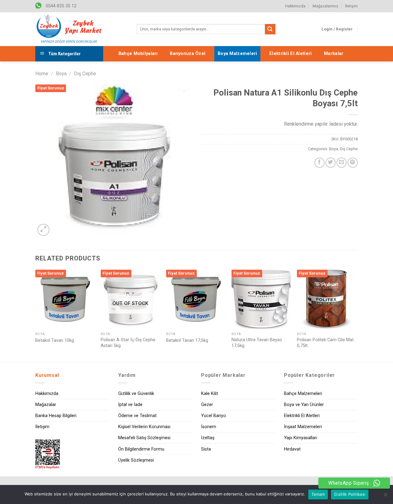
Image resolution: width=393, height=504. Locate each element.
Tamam (318, 494)
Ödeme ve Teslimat (137, 415)
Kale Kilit (209, 393)
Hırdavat (292, 449)
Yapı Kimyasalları (300, 437)
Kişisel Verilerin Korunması (144, 426)
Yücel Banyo (213, 415)
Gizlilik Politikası (349, 494)
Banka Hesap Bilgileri (55, 415)
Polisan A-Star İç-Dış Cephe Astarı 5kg (128, 342)
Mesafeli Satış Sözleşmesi (144, 437)
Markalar (333, 53)
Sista (206, 449)
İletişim (351, 6)
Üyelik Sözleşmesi (136, 460)
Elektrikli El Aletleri (290, 53)
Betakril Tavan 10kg (54, 340)
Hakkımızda (295, 6)
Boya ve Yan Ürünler (304, 404)
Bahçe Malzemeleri (303, 393)
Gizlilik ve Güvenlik (136, 393)
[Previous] (35, 315)
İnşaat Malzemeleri (303, 426)
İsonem (208, 426)
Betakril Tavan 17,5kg (187, 340)
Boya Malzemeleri (237, 53)
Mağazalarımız (325, 6)
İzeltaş (207, 437)
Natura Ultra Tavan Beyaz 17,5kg (257, 342)
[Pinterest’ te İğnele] (353, 163)
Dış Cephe (85, 73)
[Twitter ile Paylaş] (330, 163)
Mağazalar (45, 404)
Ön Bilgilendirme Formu (141, 449)
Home (41, 73)
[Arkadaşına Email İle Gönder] (342, 163)
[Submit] (270, 29)
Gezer (207, 404)
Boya (61, 73)
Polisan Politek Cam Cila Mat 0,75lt (325, 342)
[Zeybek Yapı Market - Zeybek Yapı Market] (69, 29)
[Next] (355, 315)
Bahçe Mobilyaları (138, 53)
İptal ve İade (130, 404)
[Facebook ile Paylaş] (319, 163)
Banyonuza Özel (187, 53)
